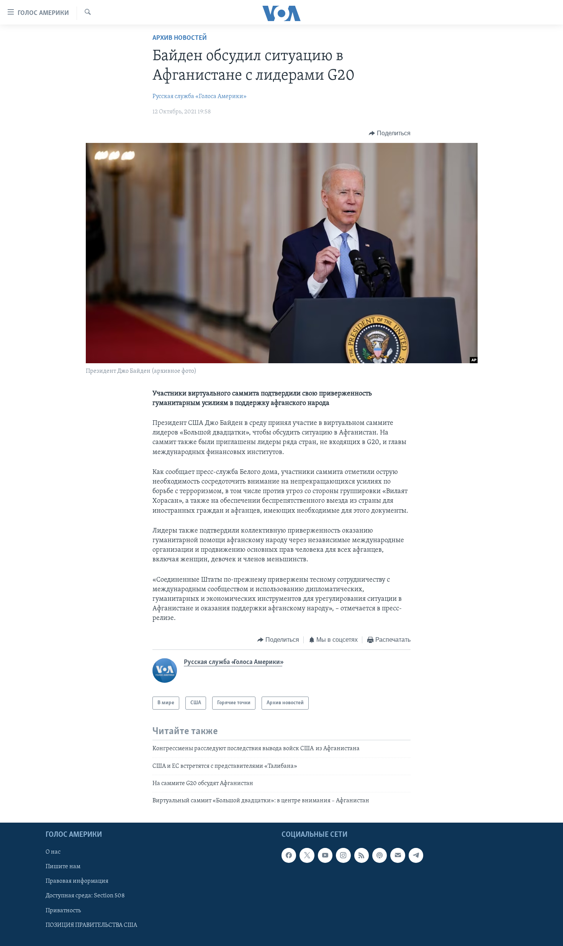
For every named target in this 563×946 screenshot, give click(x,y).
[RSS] (361, 855)
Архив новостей (179, 38)
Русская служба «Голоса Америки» (199, 96)
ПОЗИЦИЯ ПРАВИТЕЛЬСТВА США (91, 925)
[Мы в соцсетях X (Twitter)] (307, 855)
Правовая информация (77, 881)
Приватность (63, 910)
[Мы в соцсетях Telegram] (416, 855)
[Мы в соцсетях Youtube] (325, 855)
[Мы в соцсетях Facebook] (289, 855)
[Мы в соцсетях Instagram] (343, 855)
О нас (53, 852)
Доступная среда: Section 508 (85, 896)
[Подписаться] (397, 855)
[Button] (390, 133)
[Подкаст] (379, 855)
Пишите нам (63, 867)
